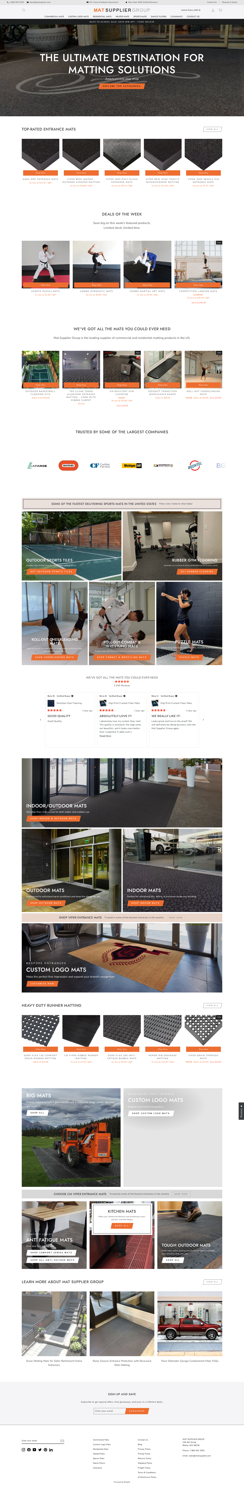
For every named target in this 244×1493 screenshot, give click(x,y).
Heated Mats (122, 16)
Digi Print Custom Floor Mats (124, 703)
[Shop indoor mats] (172, 870)
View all (212, 129)
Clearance (177, 16)
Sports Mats (140, 16)
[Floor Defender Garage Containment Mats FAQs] (189, 1323)
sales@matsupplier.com (40, 2)
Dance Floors (158, 16)
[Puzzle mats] (189, 623)
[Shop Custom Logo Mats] (172, 1137)
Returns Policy (144, 1458)
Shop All (37, 1113)
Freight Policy (144, 1468)
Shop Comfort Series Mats (51, 1252)
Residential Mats (102, 16)
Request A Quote (229, 2)
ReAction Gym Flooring (69, 703)
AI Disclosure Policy (147, 1477)
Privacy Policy (144, 1449)
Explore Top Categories (122, 86)
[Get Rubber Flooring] (172, 546)
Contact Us (212, 2)
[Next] (203, 719)
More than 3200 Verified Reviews (142, 2)
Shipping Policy (145, 1463)
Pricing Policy (144, 1453)
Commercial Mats (54, 16)
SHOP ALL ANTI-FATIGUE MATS (52, 1260)
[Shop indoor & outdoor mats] (122, 792)
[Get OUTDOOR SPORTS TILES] (71, 546)
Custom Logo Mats (78, 16)
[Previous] (40, 719)
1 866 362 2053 (17, 2)
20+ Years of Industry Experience (103, 2)
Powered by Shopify (122, 1482)
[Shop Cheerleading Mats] (55, 623)
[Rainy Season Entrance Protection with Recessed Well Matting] (122, 1323)
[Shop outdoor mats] (71, 870)
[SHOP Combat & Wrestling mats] (122, 623)
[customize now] (122, 958)
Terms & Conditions (147, 1472)
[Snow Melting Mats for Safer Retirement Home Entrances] (54, 1323)
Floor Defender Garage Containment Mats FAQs (190, 1361)
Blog (140, 1444)
